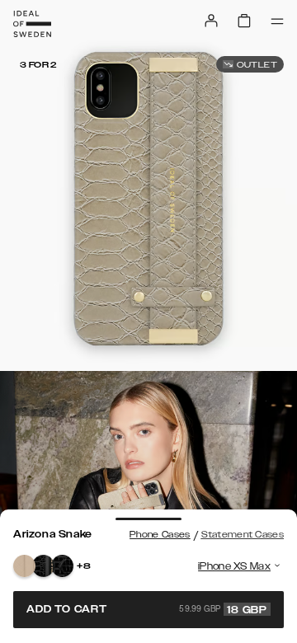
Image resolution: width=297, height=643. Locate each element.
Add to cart (146, 609)
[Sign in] (211, 20)
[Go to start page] (32, 24)
